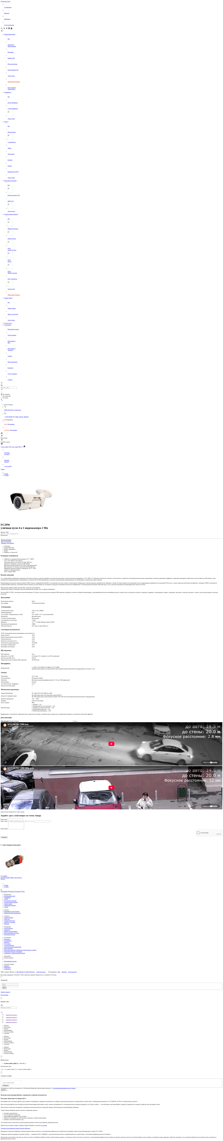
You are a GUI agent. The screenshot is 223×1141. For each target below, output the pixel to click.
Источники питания (10, 180)
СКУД (6, 121)
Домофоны (7, 92)
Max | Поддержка (6, 541)
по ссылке (44, 1125)
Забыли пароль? (5, 992)
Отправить (4, 837)
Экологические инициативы (12, 947)
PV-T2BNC (11, 876)
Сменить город (5, 442)
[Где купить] (2, 434)
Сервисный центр (9, 920)
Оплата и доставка (9, 922)
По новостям (6, 396)
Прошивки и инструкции (11, 911)
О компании (7, 940)
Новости (6, 942)
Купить (3, 879)
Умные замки (8, 298)
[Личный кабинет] (2, 444)
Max (58, 972)
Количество (4, 535)
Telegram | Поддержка (7, 543)
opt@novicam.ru (41, 972)
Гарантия (7, 930)
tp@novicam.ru (72, 972)
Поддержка (7, 325)
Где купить (7, 944)
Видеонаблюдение (10, 34)
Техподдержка (8, 928)
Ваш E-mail (17, 821)
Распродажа (8, 323)
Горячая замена (8, 917)
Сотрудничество (9, 945)
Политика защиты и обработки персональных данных (20, 950)
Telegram (64, 972)
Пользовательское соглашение (13, 951)
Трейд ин (7, 919)
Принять (3, 1090)
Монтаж (6, 924)
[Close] (1, 977)
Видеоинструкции (9, 934)
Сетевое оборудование (11, 214)
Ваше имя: (4, 819)
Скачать (75, 721)
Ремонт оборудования (10, 931)
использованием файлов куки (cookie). (64, 1088)
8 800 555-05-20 (30, 972)
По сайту (5, 398)
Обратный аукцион (10, 905)
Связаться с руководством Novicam (14, 953)
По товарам (6, 394)
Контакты (7, 939)
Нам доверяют (8, 948)
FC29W (6, 475)
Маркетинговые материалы (12, 913)
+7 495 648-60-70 (20, 972)
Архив (3, 469)
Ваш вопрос (4, 828)
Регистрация (4, 995)
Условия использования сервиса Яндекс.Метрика (15, 1128)
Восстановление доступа (11, 933)
